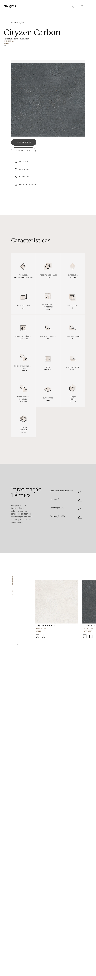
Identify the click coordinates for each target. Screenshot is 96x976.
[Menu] (90, 6)
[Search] (74, 6)
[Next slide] (17, 645)
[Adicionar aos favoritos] (37, 636)
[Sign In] (82, 6)
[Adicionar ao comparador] (44, 636)
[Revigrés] (10, 6)
